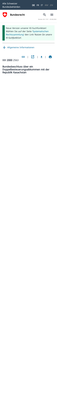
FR (38, 5)
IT (42, 5)
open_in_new (33, 57)
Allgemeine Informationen (18, 47)
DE (33, 5)
